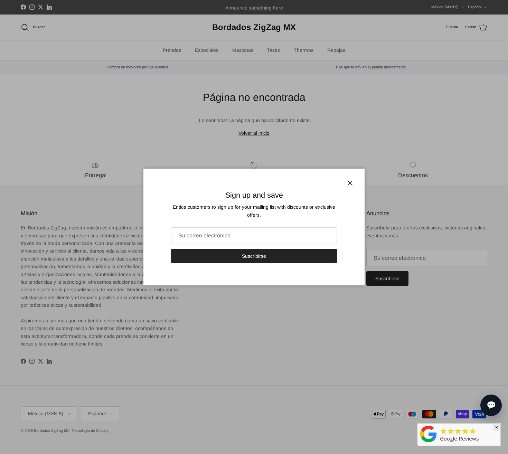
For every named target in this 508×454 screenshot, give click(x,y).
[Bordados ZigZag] (428, 433)
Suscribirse (254, 256)
